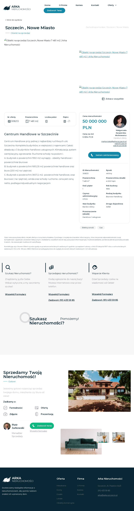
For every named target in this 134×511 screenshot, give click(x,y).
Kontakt (95, 5)
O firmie (63, 5)
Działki (59, 494)
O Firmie (81, 486)
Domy (59, 490)
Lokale (59, 499)
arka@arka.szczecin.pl (108, 495)
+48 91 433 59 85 (120, 146)
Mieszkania (61, 486)
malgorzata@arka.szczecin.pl (114, 141)
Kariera (79, 5)
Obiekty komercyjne (65, 503)
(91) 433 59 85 (104, 490)
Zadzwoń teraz (54, 10)
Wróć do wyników (14, 20)
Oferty (111, 5)
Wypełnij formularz (15, 294)
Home (47, 5)
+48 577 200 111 (121, 143)
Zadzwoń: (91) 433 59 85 (61, 300)
